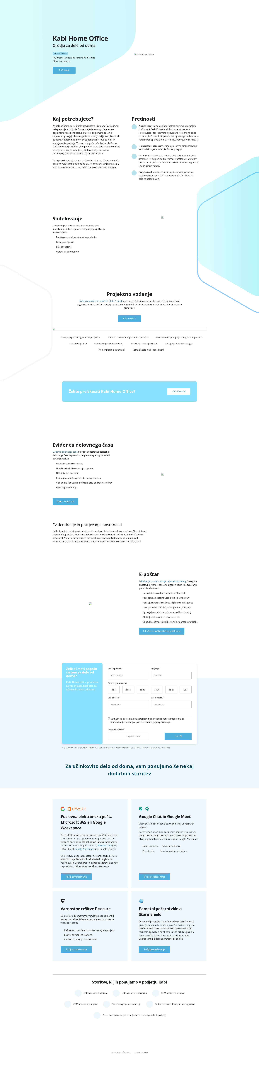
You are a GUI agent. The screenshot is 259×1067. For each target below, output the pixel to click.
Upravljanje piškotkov (120, 1052)
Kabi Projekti (129, 318)
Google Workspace (84, 848)
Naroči (178, 736)
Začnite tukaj (178, 391)
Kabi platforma (141, 1052)
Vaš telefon (113, 697)
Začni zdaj (64, 70)
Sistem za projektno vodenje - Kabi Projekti (100, 301)
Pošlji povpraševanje (76, 876)
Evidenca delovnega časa (65, 451)
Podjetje (155, 668)
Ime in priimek (115, 668)
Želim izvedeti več (65, 501)
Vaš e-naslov (157, 697)
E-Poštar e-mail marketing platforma (161, 631)
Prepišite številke (116, 729)
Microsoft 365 (105, 845)
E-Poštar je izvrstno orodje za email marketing (162, 581)
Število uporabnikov (117, 683)
